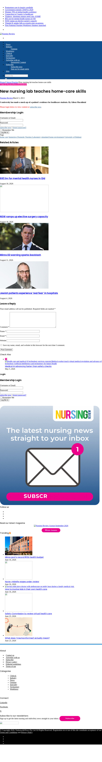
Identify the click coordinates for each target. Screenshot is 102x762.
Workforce (10, 51)
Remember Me (8, 130)
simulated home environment (52, 137)
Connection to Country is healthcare (19, 14)
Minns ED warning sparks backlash (20, 255)
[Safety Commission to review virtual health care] (18, 611)
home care (4, 137)
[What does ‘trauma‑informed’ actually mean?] (18, 635)
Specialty (9, 56)
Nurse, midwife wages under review (22, 581)
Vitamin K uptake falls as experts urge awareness (24, 23)
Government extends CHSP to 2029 (19, 10)
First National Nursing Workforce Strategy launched (25, 25)
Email (3, 336)
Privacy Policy (27, 732)
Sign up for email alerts (20, 69)
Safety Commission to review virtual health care (28, 613)
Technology (10, 58)
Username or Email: (8, 118)
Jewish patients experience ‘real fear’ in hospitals (29, 293)
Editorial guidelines (13, 664)
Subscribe (10, 65)
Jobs (7, 71)
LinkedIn (3, 703)
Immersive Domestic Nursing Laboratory (25, 137)
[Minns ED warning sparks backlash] (24, 250)
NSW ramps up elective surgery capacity (21, 21)
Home (2, 82)
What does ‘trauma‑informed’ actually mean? (27, 638)
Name (3, 331)
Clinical (9, 53)
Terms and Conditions (8, 732)
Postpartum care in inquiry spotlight (19, 7)
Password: (4, 123)
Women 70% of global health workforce (20, 12)
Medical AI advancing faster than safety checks (28, 366)
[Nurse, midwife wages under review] (18, 579)
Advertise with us (13, 60)
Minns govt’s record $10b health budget (24, 557)
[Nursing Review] (7, 34)
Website (3, 340)
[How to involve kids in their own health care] (39, 586)
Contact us (10, 655)
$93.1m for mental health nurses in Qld (20, 19)
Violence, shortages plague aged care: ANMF (23, 16)
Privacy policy (11, 662)
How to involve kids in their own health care (26, 589)
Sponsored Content (18, 62)
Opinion (14, 49)
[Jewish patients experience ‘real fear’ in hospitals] (24, 288)
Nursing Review (6, 98)
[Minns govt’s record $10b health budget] (18, 554)
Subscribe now (17, 67)
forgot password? (19, 128)
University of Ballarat (72, 137)
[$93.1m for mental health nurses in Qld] (24, 173)
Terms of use (11, 666)
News (8, 44)
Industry (9, 47)
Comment (4, 327)
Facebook (4, 707)
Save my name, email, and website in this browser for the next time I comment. (34, 345)
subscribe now (35, 107)
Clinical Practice (11, 82)
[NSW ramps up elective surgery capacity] (24, 211)
